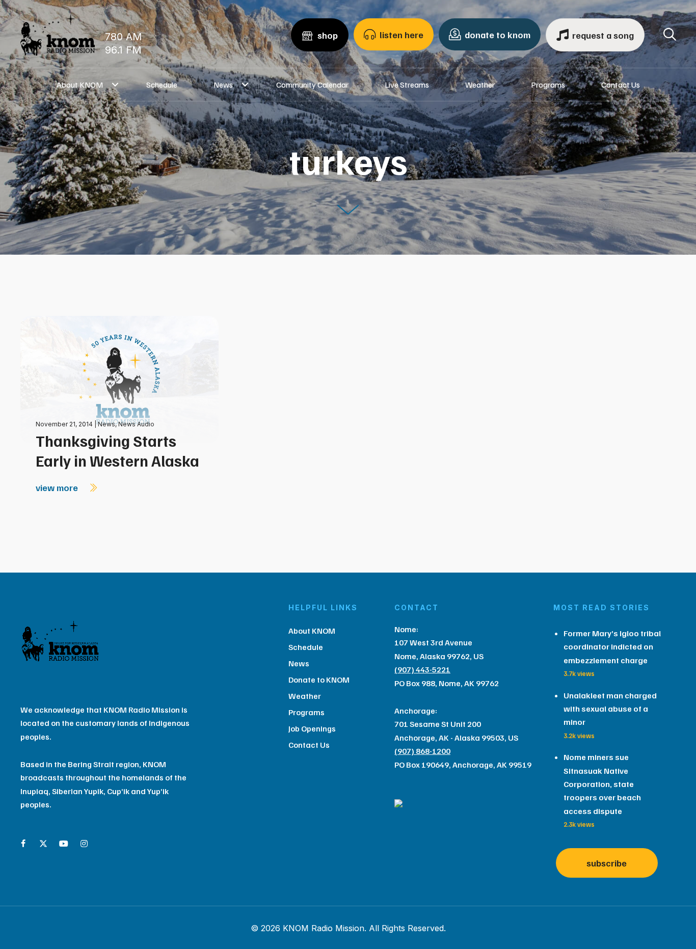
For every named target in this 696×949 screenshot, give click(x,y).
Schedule (161, 84)
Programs (548, 84)
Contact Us (620, 84)
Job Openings (312, 728)
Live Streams (407, 84)
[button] (115, 84)
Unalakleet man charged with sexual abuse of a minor (610, 708)
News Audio (136, 424)
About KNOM (80, 84)
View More (58, 487)
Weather (480, 84)
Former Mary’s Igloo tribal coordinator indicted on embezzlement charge (612, 646)
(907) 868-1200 (422, 751)
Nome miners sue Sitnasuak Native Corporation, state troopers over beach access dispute (602, 784)
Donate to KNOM (319, 679)
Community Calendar (312, 84)
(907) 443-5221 (422, 669)
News (223, 84)
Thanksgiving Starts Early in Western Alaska (117, 450)
